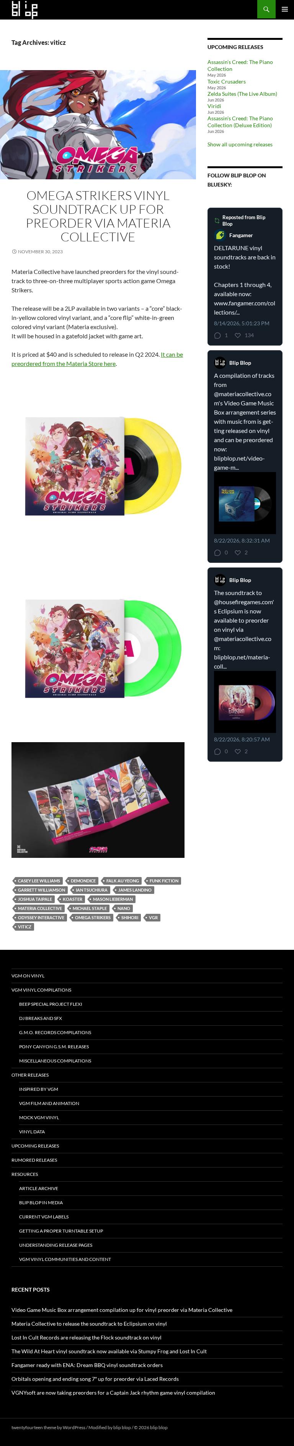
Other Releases (30, 1075)
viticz (24, 926)
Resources (24, 1174)
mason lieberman (113, 899)
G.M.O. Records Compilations (55, 1032)
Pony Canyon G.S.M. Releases (54, 1046)
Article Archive (38, 1188)
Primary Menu (285, 9)
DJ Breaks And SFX (40, 1018)
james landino (135, 889)
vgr (153, 917)
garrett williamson (41, 889)
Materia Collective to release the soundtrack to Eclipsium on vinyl (89, 1323)
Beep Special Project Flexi (50, 1004)
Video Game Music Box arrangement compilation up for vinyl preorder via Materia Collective (121, 1310)
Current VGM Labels (44, 1217)
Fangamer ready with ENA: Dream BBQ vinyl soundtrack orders (87, 1365)
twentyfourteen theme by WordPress (48, 1427)
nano (124, 908)
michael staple (90, 908)
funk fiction (164, 880)
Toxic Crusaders (226, 81)
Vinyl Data (32, 1132)
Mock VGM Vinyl (39, 1117)
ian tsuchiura (92, 889)
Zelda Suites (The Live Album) (242, 93)
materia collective (40, 908)
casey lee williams (39, 880)
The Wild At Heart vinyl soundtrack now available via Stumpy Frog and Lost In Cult (109, 1351)
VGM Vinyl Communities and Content (65, 1259)
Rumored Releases (34, 1160)
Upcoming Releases (35, 1146)
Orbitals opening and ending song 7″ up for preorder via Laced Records (95, 1379)
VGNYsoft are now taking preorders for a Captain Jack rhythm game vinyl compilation (113, 1392)
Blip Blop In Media (41, 1202)
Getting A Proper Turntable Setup (61, 1231)
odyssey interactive (41, 917)
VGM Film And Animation (49, 1103)
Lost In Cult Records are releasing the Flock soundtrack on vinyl (86, 1337)
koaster (72, 899)
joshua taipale (35, 899)
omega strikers (93, 917)
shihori (129, 917)
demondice (83, 880)
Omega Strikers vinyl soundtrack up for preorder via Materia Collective (98, 215)
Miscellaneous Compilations (55, 1061)
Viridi (214, 106)
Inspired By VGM (38, 1089)
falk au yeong (122, 880)
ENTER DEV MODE (188, 1427)
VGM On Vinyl (27, 976)
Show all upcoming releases (240, 144)
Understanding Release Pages (55, 1245)
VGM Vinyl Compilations (41, 990)
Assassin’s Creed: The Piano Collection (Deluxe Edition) (240, 121)
